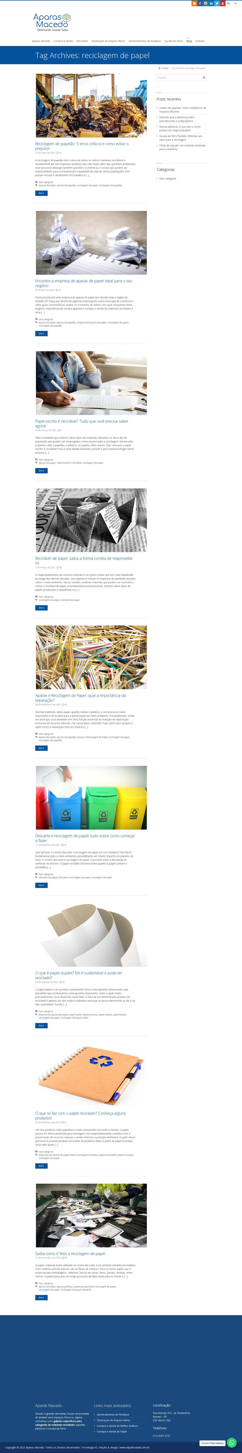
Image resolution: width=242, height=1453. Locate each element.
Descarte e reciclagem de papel (74, 877)
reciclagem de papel (87, 185)
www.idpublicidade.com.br (135, 1447)
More (41, 193)
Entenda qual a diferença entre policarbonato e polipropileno (177, 119)
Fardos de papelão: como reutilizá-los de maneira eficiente (182, 109)
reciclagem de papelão (110, 185)
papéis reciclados (108, 1154)
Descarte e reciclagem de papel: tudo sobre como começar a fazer (85, 838)
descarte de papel (48, 877)
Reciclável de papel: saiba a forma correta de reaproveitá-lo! (84, 560)
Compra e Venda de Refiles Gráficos (117, 1426)
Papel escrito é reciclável (69, 462)
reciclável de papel (70, 599)
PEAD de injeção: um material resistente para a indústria (182, 147)
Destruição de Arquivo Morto (113, 1420)
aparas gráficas (64, 1286)
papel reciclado (126, 1154)
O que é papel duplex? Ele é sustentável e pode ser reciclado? (78, 975)
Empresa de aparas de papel (91, 322)
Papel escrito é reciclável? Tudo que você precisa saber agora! (81, 423)
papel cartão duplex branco (83, 1014)
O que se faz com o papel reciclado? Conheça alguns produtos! (80, 1115)
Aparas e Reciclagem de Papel (92, 737)
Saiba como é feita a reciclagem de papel (70, 1253)
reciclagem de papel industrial (76, 1289)
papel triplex (119, 1014)
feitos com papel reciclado (84, 1154)
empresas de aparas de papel (54, 1154)
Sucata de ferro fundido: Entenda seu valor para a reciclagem (180, 137)
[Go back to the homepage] (52, 22)
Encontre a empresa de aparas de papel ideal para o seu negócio (83, 283)
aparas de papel (47, 185)
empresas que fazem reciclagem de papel (95, 1286)
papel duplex (105, 1014)
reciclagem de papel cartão (74, 1017)
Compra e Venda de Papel (112, 1431)
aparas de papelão (66, 185)
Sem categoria (46, 182)
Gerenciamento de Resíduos (113, 1414)
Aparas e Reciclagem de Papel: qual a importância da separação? (80, 698)
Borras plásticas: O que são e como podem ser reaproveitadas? (180, 128)
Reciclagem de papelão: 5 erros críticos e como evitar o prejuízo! (81, 146)
